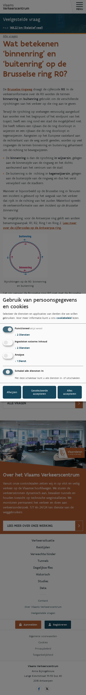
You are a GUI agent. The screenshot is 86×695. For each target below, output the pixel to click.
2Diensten (22, 334)
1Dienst (20, 361)
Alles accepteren (69, 392)
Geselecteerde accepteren (39, 392)
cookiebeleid (64, 318)
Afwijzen (12, 392)
